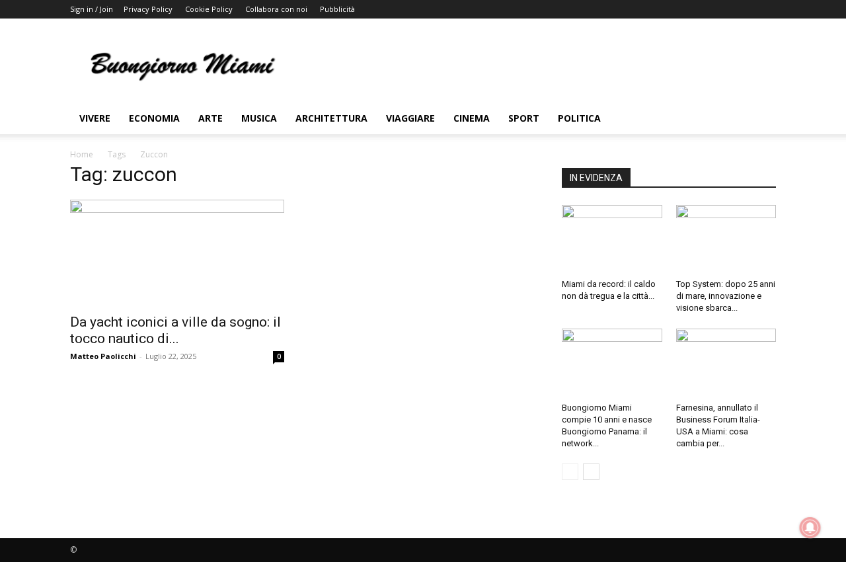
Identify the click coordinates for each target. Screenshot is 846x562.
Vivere (94, 118)
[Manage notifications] (810, 527)
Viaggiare (410, 118)
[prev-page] (570, 471)
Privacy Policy (148, 9)
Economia (154, 118)
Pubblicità (337, 9)
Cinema (471, 118)
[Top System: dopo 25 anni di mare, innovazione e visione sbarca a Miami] (726, 239)
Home (81, 154)
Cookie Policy (209, 9)
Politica (579, 118)
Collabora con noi (276, 9)
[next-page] (591, 471)
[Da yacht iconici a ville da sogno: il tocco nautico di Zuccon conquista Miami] (177, 252)
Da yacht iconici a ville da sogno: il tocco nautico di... (175, 330)
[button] (760, 119)
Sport (523, 118)
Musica (259, 118)
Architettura (331, 118)
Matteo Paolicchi (103, 356)
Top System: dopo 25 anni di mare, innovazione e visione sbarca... (725, 296)
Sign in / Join (91, 9)
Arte (210, 118)
